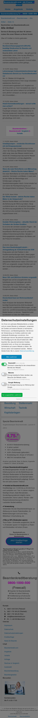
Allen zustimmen (11, 357)
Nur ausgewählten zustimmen (11, 395)
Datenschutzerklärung (27, 351)
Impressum (19, 399)
